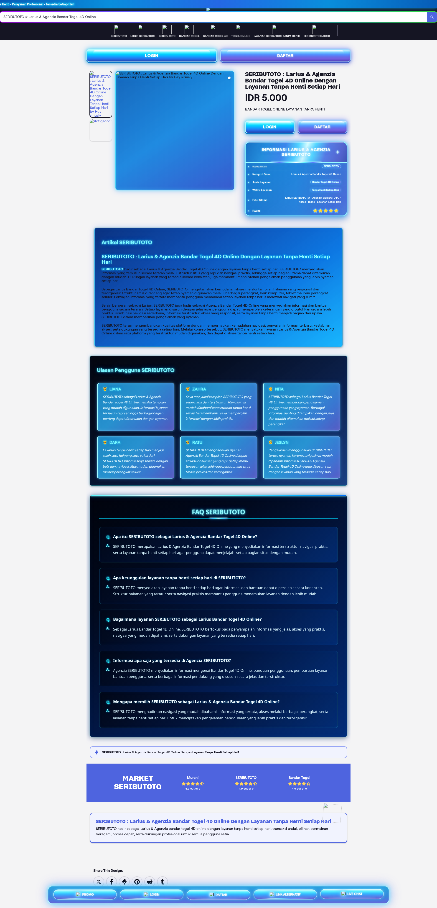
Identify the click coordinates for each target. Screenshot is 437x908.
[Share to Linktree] (124, 881)
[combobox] (213, 17)
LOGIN (151, 55)
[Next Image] (230, 131)
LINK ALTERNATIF (288, 893)
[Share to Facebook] (111, 881)
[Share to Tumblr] (162, 881)
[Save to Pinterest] (137, 881)
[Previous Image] (119, 131)
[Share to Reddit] (149, 881)
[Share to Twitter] (98, 881)
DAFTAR (285, 55)
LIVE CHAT (354, 893)
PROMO (88, 895)
